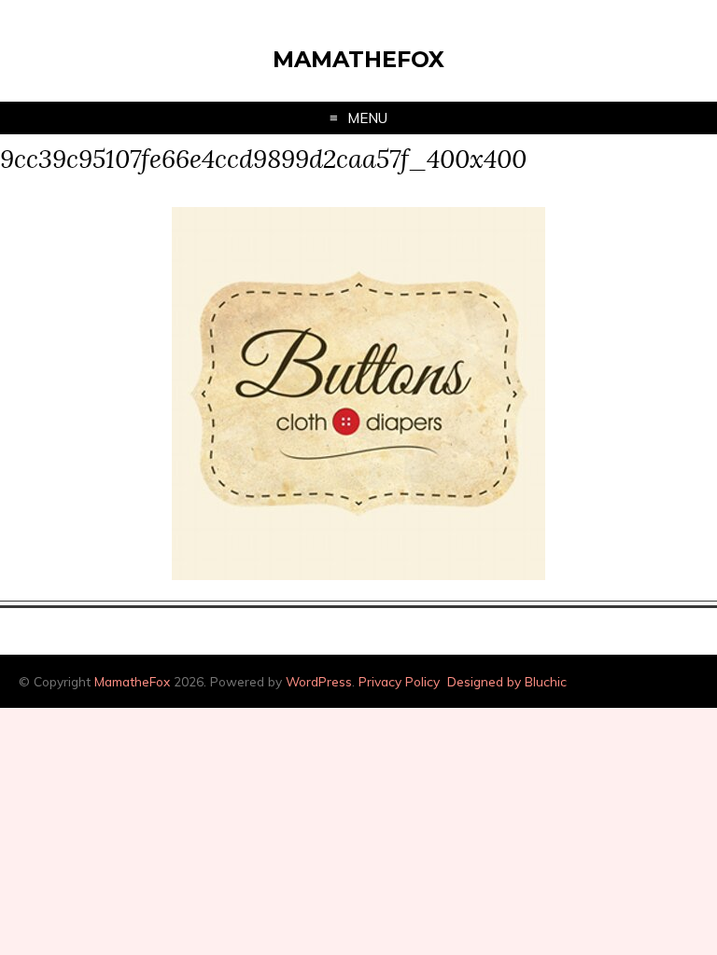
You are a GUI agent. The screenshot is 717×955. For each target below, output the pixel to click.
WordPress (319, 681)
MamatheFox (358, 59)
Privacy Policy (399, 681)
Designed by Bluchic (507, 681)
